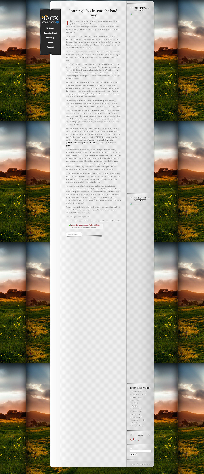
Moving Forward (136, 420)
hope (138, 440)
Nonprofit (134, 423)
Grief (133, 403)
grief (133, 439)
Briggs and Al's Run (137, 394)
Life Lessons (135, 417)
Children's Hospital (137, 397)
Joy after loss (135, 411)
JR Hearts (134, 414)
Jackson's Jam (136, 409)
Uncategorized (136, 426)
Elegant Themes (145, 464)
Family (134, 400)
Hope (133, 406)
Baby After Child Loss (138, 392)
